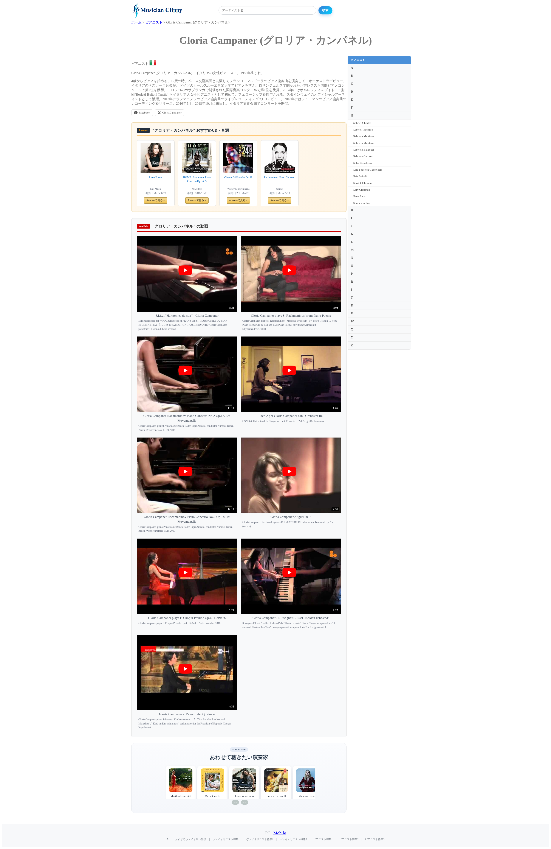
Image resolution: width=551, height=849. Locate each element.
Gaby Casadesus (362, 163)
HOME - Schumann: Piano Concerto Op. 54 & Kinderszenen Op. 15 (197, 179)
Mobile (279, 833)
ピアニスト (358, 59)
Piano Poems (155, 177)
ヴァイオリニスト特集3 (293, 839)
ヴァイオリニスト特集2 (259, 839)
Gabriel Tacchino (363, 129)
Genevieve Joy (361, 203)
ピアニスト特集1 (323, 839)
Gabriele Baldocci (363, 149)
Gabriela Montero (363, 143)
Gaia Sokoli (360, 176)
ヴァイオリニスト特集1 (226, 839)
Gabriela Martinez (363, 136)
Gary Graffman (361, 189)
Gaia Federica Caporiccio (367, 169)
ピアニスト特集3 (374, 839)
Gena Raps (359, 196)
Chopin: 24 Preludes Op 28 (238, 177)
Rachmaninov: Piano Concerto (279, 177)
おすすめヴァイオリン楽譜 (190, 839)
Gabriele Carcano (363, 156)
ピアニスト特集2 (349, 839)
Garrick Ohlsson (362, 183)
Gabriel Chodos (362, 123)
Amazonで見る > (155, 200)
